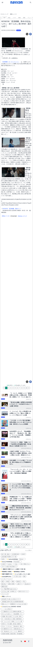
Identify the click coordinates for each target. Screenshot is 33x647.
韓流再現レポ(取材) (7, 571)
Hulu (16, 564)
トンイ (10, 579)
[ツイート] (27, 34)
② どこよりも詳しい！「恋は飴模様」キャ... (12, 614)
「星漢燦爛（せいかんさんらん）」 (11, 61)
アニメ (29, 17)
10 (26, 388)
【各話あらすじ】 (22, 216)
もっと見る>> (6, 609)
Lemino (10, 564)
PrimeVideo (17, 561)
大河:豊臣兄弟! (15, 554)
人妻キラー (19, 584)
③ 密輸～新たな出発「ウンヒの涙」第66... (12, 616)
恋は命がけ (27, 584)
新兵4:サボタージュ (23, 591)
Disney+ (22, 559)
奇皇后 (7, 581)
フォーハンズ (5, 594)
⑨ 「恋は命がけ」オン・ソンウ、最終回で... (12, 631)
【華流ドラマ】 (5, 216)
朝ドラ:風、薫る (5, 554)
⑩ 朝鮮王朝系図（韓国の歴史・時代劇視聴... (12, 633)
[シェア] (30, 34)
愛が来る (4, 584)
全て (5, 17)
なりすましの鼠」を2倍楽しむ (9, 591)
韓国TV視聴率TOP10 (7, 574)
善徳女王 (18, 581)
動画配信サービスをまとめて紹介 (18, 604)
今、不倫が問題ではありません (9, 589)
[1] (4, 388)
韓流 (9, 17)
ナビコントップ (4, 14)
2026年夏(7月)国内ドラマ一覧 (9, 556)
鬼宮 (3, 581)
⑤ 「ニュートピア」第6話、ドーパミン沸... (12, 621)
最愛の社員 (4, 586)
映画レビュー (5, 604)
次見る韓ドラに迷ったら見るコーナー (11, 599)
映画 (19, 17)
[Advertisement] (16, 9)
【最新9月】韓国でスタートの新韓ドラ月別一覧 (13, 569)
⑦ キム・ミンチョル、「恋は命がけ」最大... (12, 626)
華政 (13, 581)
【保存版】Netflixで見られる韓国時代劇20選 (12, 601)
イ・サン (4, 579)
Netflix (4, 559)
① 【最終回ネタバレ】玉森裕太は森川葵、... (12, 611)
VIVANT (23, 554)
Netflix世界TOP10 (6, 576)
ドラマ (14, 17)
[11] (29, 388)
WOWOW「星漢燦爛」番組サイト (12, 208)
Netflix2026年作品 (13, 559)
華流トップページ (6, 596)
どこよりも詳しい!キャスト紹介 (22, 574)
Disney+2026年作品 (7, 561)
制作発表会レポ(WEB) (19, 571)
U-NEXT (4, 564)
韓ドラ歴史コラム (25, 564)
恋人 (24, 581)
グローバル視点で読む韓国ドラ (9, 566)
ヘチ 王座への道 (17, 576)
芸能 (24, 17)
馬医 (24, 576)
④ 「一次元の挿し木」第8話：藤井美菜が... (12, 619)
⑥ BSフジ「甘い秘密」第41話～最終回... (11, 623)
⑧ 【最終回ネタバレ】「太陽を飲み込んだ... (12, 628)
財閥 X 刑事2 (11, 584)
